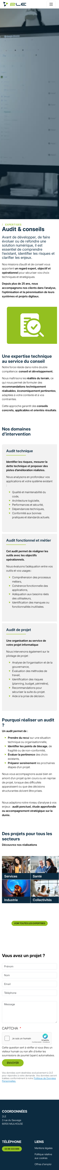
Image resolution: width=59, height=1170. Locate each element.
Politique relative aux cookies (43, 1156)
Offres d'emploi (43, 1164)
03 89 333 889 (12, 1148)
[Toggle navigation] (51, 4)
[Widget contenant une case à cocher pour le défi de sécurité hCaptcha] (26, 1038)
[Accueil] (14, 4)
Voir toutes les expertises (29, 923)
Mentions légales (43, 1148)
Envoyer (13, 1062)
